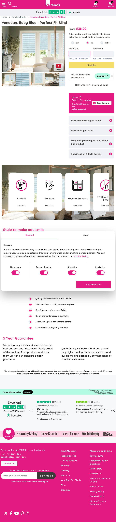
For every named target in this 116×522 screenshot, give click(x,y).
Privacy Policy (97, 491)
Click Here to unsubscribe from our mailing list (29, 482)
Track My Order (68, 451)
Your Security (96, 455)
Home (4, 17)
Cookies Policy (97, 496)
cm (92, 43)
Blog (63, 485)
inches (107, 43)
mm (77, 43)
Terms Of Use (96, 486)
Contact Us (9, 463)
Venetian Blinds (19, 17)
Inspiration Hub (68, 455)
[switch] (44, 272)
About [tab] (86, 235)
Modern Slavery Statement (98, 503)
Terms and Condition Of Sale (100, 480)
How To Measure (69, 460)
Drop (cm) (98, 48)
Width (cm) (74, 48)
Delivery (65, 470)
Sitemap (65, 465)
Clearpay (65, 490)
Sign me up (46, 475)
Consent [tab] (29, 235)
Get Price (91, 65)
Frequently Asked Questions (99, 462)
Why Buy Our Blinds (71, 480)
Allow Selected (93, 284)
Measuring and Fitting (101, 451)
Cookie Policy (81, 256)
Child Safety (96, 468)
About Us (65, 475)
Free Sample (103, 103)
